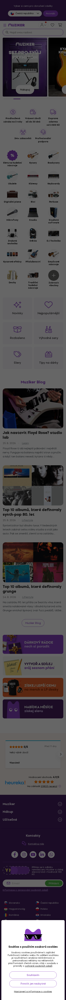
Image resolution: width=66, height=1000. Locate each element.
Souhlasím (33, 975)
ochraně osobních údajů (38, 966)
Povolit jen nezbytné (33, 983)
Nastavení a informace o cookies (33, 991)
